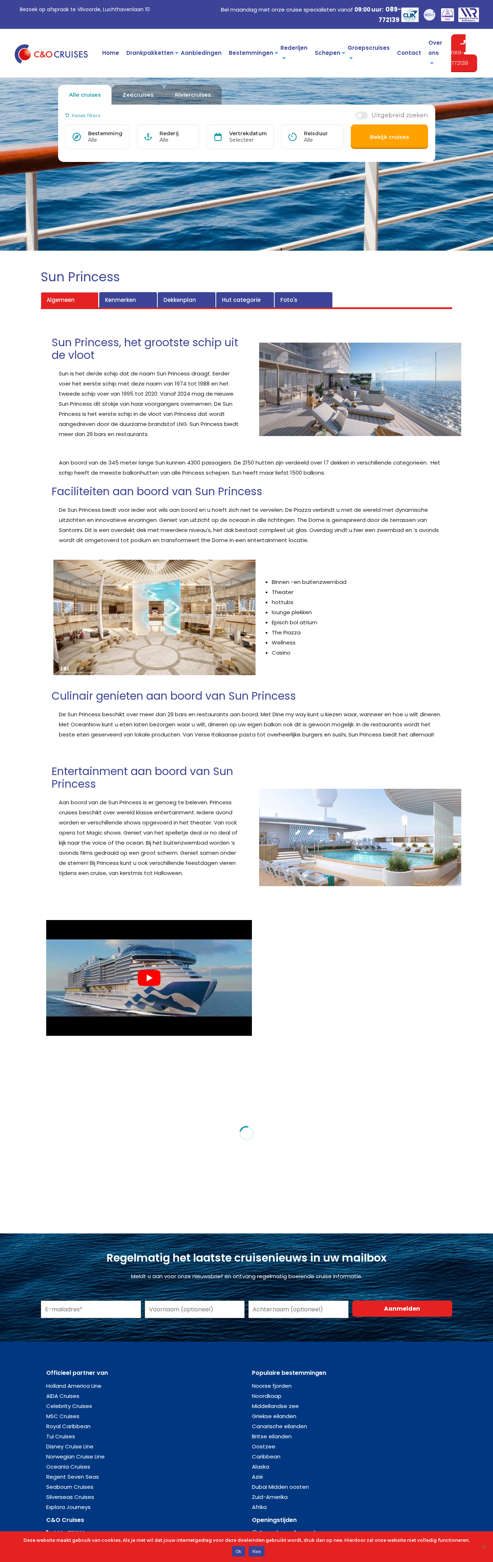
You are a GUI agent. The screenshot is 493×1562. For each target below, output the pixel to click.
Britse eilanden (272, 1436)
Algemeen (61, 300)
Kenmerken (120, 300)
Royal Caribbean (68, 1426)
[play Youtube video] (149, 978)
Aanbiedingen (201, 53)
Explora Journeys (68, 1507)
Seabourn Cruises (69, 1487)
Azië (257, 1476)
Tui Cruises (60, 1436)
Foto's (288, 300)
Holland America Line (73, 1386)
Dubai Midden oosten (280, 1487)
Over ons (435, 48)
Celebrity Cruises (69, 1406)
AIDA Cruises (62, 1396)
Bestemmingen (251, 53)
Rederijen (293, 48)
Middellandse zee (275, 1406)
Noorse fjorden (272, 1386)
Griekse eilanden (274, 1416)
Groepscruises (369, 48)
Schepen (327, 53)
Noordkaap (267, 1396)
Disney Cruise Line (69, 1446)
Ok (239, 1551)
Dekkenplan (179, 300)
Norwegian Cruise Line (75, 1456)
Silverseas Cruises (70, 1497)
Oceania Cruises (68, 1466)
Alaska (260, 1466)
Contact (409, 53)
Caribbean (266, 1456)
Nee (256, 1551)
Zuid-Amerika (270, 1497)
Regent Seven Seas (72, 1476)
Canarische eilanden (279, 1426)
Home (110, 53)
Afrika (259, 1507)
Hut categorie (241, 300)
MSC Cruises (62, 1416)
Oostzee (263, 1446)
